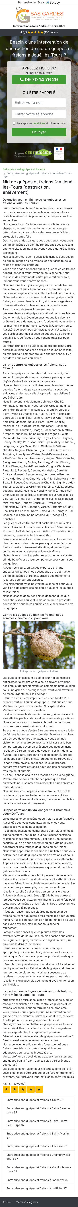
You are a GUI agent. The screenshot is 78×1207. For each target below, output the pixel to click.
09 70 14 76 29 (41, 79)
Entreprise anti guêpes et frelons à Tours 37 (35, 1100)
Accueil (7, 1202)
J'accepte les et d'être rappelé (40, 123)
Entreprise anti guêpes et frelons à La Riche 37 (37, 1188)
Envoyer (39, 132)
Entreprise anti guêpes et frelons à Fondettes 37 (38, 1180)
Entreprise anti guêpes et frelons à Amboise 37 (37, 1146)
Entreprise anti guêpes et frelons (24, 169)
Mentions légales (27, 1202)
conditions (39, 123)
